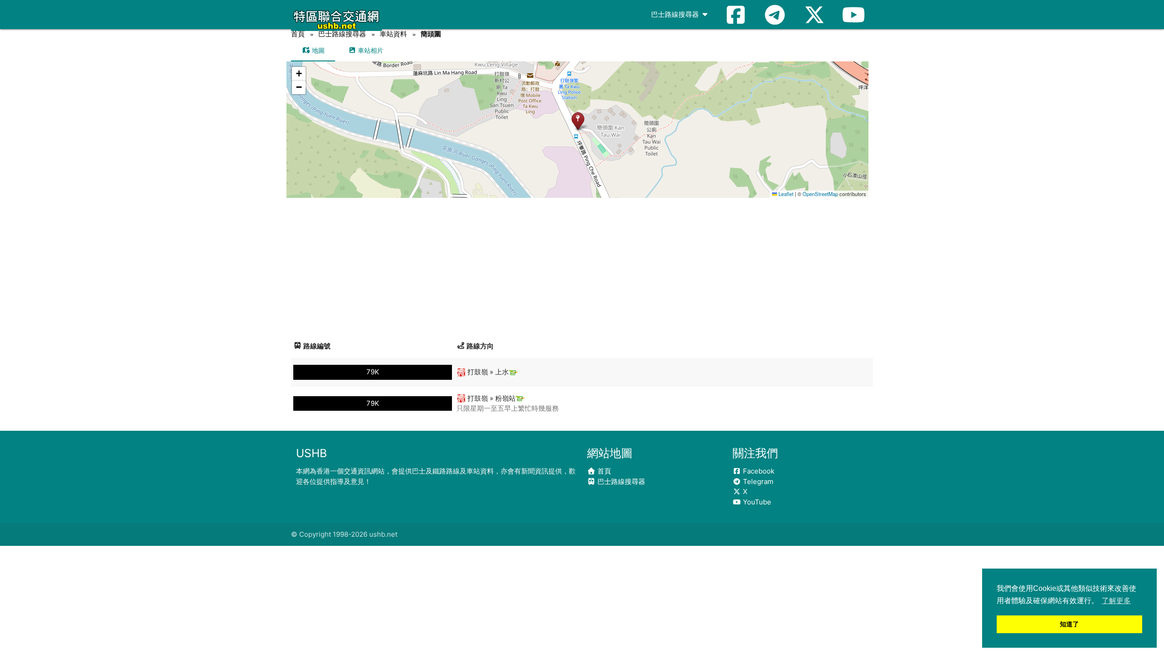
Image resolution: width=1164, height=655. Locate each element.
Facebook (757, 471)
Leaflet (785, 193)
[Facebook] (735, 14)
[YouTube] (853, 14)
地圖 (317, 50)
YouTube (756, 502)
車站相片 (369, 50)
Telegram (757, 481)
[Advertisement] (582, 266)
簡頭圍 (431, 34)
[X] (814, 14)
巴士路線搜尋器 (676, 14)
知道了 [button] (1069, 624)
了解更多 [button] (1116, 601)
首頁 (298, 34)
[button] (578, 121)
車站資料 (393, 34)
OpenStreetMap (820, 193)
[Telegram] (774, 14)
